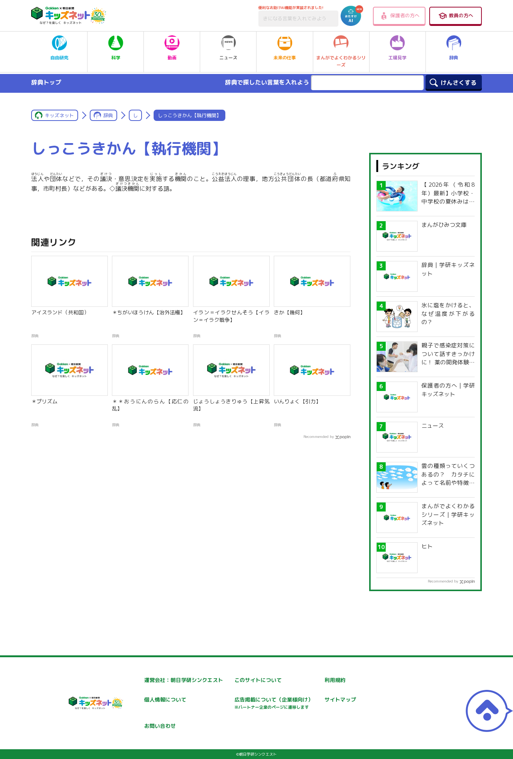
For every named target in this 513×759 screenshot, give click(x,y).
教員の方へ (461, 15)
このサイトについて (258, 680)
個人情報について (165, 699)
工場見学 (397, 57)
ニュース (228, 57)
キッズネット (59, 115)
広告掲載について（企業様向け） (273, 703)
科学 (115, 57)
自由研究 (59, 57)
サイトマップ (340, 699)
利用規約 (335, 680)
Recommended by (318, 436)
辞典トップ (46, 82)
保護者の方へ (404, 15)
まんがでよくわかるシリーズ (341, 61)
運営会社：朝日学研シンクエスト (183, 680)
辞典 (453, 57)
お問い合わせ (160, 725)
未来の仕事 (284, 57)
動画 (172, 57)
